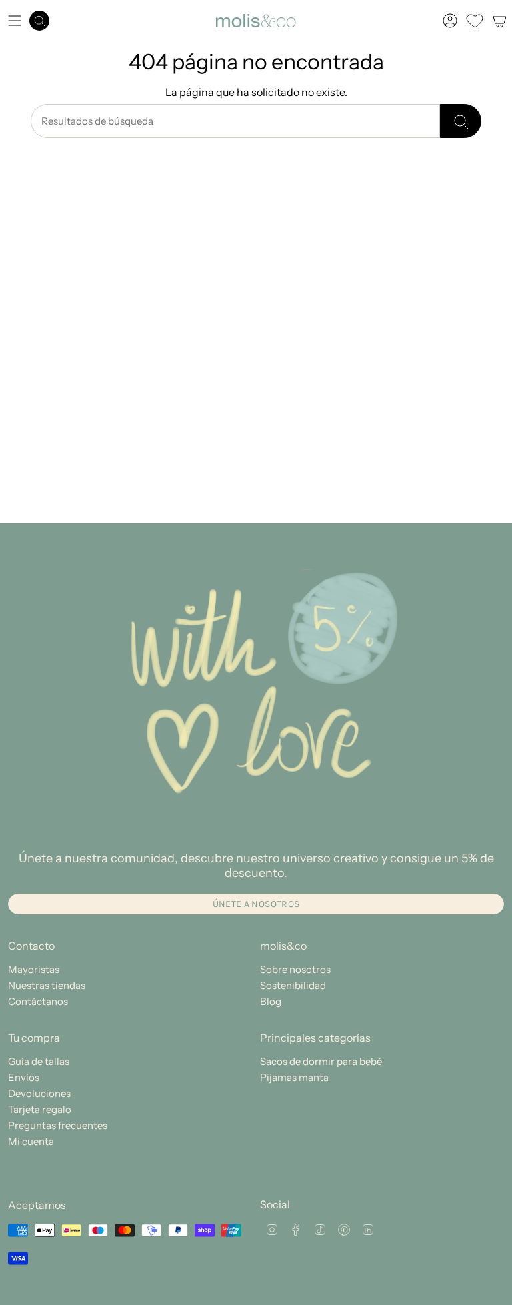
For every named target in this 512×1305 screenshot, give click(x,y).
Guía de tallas (38, 1061)
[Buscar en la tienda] (460, 121)
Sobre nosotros (295, 969)
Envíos (23, 1077)
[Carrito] (499, 20)
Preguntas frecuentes (57, 1125)
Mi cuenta (31, 1141)
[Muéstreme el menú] (14, 20)
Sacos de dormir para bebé (321, 1061)
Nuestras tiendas (46, 985)
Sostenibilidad (293, 985)
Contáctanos (38, 1001)
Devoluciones (39, 1093)
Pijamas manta (294, 1077)
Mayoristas (33, 969)
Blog (270, 1001)
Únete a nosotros (256, 904)
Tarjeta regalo (39, 1109)
